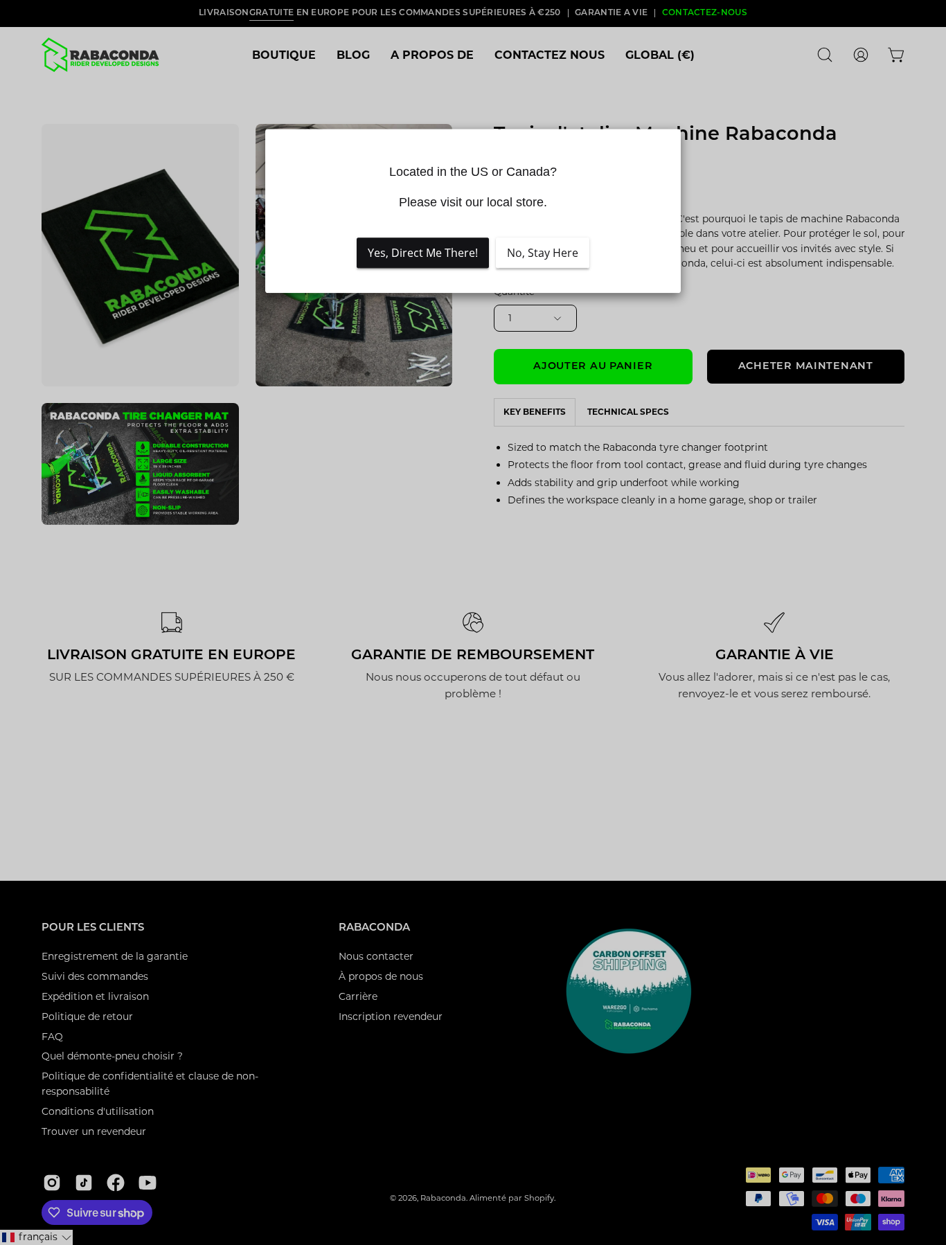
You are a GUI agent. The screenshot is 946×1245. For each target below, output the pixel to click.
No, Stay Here (542, 252)
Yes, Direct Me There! (423, 252)
